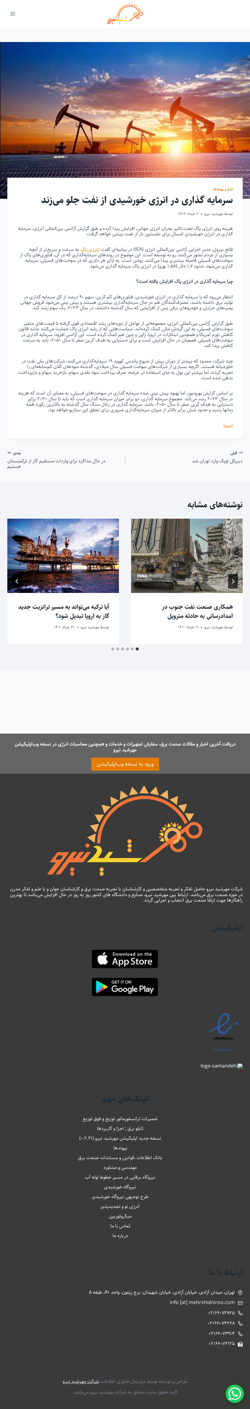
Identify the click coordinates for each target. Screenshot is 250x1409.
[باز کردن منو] (13, 13)
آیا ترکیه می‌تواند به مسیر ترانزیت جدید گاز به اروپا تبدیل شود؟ (63, 611)
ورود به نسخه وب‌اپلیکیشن (125, 764)
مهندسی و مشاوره (120, 1167)
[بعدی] (17, 581)
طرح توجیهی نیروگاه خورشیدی (120, 1196)
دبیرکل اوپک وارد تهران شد (217, 457)
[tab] (137, 648)
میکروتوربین (120, 1216)
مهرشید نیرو (214, 214)
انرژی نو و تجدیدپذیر (120, 1206)
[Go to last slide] (233, 581)
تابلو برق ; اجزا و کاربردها (120, 1128)
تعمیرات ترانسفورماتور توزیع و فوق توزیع (120, 1119)
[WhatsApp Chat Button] (235, 1394)
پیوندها (120, 1148)
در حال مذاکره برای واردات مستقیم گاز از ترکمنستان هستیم (56, 459)
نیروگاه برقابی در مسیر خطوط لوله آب (120, 1177)
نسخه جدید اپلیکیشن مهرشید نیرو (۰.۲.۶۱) (120, 1138)
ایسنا (228, 425)
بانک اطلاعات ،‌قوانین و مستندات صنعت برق (120, 1158)
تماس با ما (120, 1226)
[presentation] (187, 556)
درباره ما (120, 1235)
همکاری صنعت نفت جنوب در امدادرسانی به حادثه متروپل (197, 611)
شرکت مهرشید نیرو (81, 1381)
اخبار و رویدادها (223, 189)
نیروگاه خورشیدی (120, 1187)
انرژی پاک (89, 249)
